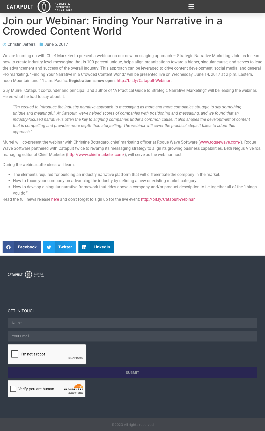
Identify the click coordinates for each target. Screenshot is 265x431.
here (55, 199)
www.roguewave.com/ (220, 142)
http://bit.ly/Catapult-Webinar (143, 80)
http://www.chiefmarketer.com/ (95, 154)
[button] (191, 6)
